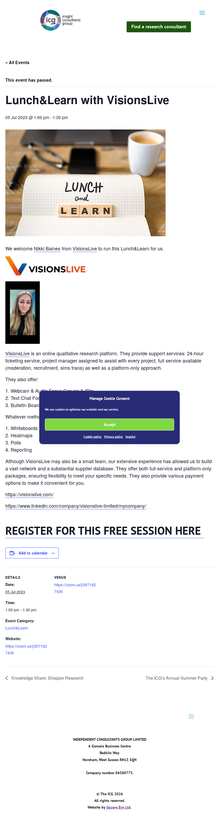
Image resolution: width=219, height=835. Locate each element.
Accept (109, 424)
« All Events (17, 62)
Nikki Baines (47, 248)
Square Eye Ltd (118, 807)
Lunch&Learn (16, 628)
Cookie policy (92, 437)
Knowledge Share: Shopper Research (47, 678)
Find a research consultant (158, 26)
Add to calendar (33, 553)
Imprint (130, 437)
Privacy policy (113, 437)
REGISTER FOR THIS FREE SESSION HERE (104, 530)
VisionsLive (85, 248)
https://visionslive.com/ (29, 494)
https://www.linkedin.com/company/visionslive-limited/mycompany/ (75, 505)
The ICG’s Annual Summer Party (177, 678)
